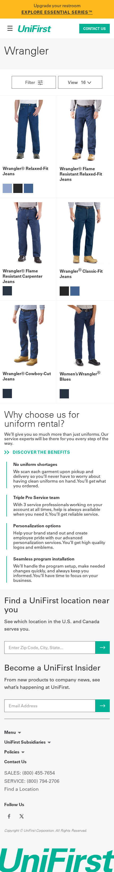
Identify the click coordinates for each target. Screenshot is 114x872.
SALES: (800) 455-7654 (29, 773)
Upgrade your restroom (57, 5)
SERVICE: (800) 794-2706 (31, 781)
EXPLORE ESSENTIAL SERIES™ (57, 12)
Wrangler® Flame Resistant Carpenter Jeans (22, 276)
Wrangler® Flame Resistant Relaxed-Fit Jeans (81, 174)
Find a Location (21, 789)
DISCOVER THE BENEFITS (40, 452)
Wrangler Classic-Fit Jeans (81, 273)
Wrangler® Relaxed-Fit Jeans (25, 171)
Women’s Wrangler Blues (80, 376)
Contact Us (94, 28)
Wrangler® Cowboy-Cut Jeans (27, 376)
